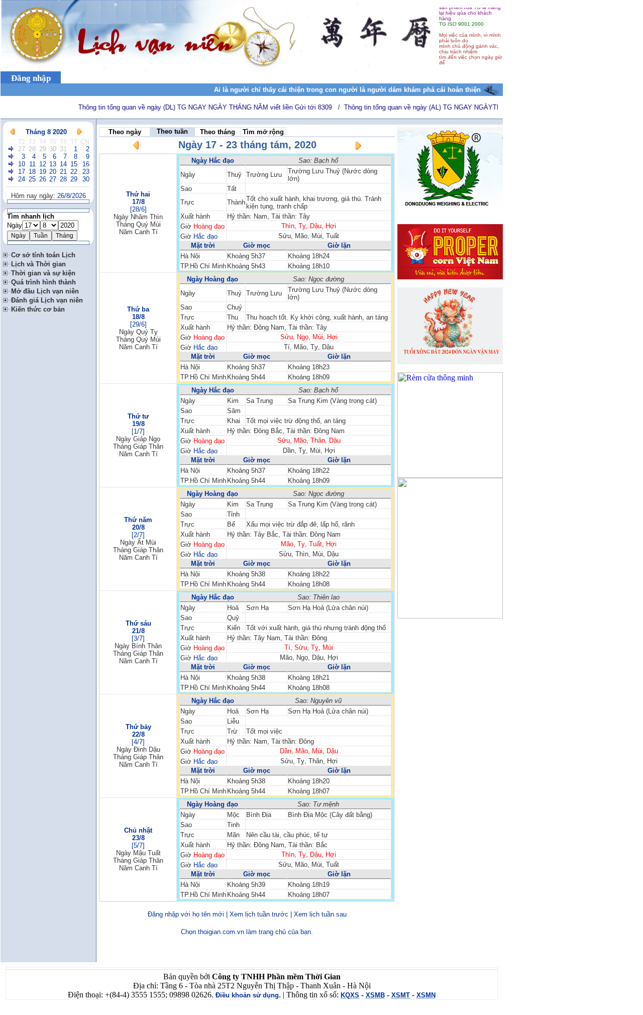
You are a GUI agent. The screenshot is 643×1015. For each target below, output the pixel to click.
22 (73, 171)
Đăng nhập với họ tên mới (186, 914)
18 (32, 171)
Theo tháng (217, 132)
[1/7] (138, 431)
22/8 (138, 734)
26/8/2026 (71, 195)
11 (32, 164)
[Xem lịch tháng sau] (79, 132)
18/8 (138, 317)
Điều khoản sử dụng (247, 995)
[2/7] (138, 535)
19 (42, 171)
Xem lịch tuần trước (259, 914)
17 (21, 171)
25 (32, 179)
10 (21, 164)
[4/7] (138, 742)
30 (52, 149)
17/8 (138, 202)
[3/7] (138, 638)
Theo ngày (125, 132)
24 (21, 179)
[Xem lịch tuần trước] (136, 147)
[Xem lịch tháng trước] (12, 132)
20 (52, 171)
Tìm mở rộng (263, 132)
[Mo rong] (7, 253)
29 (42, 149)
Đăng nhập (31, 78)
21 (63, 171)
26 (42, 179)
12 (42, 164)
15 (73, 164)
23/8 (138, 838)
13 (52, 164)
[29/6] (138, 324)
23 (85, 171)
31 (63, 149)
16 (85, 164)
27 (21, 149)
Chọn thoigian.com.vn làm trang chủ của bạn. (247, 932)
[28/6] (138, 209)
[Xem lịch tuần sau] (358, 147)
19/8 (138, 424)
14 (63, 164)
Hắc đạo (205, 236)
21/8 (138, 631)
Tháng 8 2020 (46, 132)
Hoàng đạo (209, 226)
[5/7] (138, 845)
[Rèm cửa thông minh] (450, 475)
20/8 (138, 527)
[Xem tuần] (12, 149)
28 (32, 149)
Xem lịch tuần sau (320, 914)
